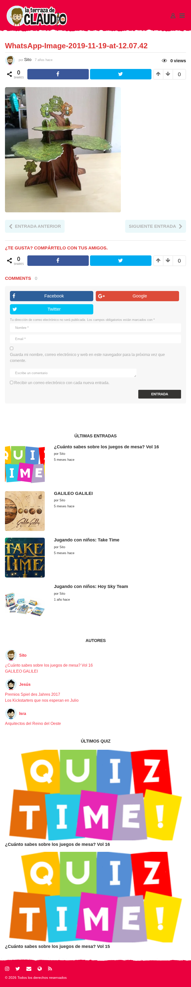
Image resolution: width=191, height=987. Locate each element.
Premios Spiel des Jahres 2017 (32, 694)
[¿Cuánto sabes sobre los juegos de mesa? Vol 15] (95, 897)
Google (140, 295)
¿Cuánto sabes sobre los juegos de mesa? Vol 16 (106, 446)
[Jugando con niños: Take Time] (25, 557)
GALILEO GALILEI (73, 493)
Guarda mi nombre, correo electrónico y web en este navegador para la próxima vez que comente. (87, 357)
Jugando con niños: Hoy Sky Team (91, 586)
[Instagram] (7, 968)
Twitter (54, 309)
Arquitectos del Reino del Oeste (33, 723)
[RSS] (50, 968)
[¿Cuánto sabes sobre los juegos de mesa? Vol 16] (25, 464)
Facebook (54, 295)
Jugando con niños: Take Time (86, 539)
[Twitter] (17, 968)
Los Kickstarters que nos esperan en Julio (42, 700)
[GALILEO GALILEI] (25, 511)
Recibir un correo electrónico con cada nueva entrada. (61, 383)
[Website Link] (40, 968)
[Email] (28, 968)
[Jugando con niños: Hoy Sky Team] (25, 604)
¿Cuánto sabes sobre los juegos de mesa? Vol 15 (57, 946)
